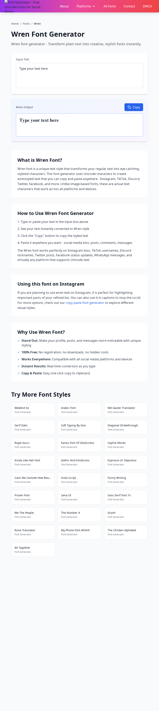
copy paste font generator (85, 303)
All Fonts (110, 6)
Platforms (84, 6)
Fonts (26, 23)
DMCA (147, 6)
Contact (129, 6)
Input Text (22, 59)
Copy (136, 107)
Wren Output (24, 107)
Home (15, 23)
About (64, 6)
